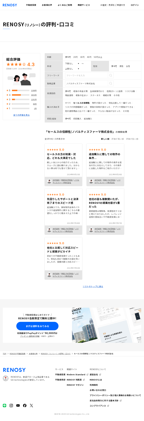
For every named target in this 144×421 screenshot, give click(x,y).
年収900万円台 (67, 180)
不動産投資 (60, 374)
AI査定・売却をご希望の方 (113, 5)
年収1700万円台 (109, 180)
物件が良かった (99, 102)
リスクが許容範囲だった (76, 106)
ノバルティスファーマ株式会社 (66, 181)
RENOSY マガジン (75, 384)
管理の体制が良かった (100, 106)
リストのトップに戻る (93, 286)
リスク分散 (130, 91)
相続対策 (107, 95)
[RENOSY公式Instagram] (11, 405)
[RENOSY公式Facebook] (24, 405)
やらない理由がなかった (109, 111)
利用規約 (94, 384)
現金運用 (69, 95)
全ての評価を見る (21, 115)
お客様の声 (33, 353)
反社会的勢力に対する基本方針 (104, 400)
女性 (128, 66)
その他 (116, 95)
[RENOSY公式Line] (4, 405)
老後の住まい (82, 95)
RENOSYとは (96, 379)
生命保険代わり (97, 91)
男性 (122, 66)
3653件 (34, 95)
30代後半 (56, 180)
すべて (68, 102)
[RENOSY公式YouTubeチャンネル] (18, 405)
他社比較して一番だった (120, 102)
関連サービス (84, 5)
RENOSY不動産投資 (17, 353)
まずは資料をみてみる (37, 326)
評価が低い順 (132, 138)
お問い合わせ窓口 (98, 390)
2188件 (34, 90)
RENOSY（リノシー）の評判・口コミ (56, 353)
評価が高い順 (118, 138)
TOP (4, 353)
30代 (82, 57)
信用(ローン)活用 (114, 91)
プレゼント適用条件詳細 (29, 336)
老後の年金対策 (80, 91)
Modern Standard (76, 374)
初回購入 (77, 118)
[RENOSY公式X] (31, 405)
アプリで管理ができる (123, 106)
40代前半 (98, 180)
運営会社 (94, 374)
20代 (75, 57)
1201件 (34, 99)
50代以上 (98, 57)
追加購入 (88, 118)
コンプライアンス (98, 405)
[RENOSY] (26, 370)
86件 (35, 104)
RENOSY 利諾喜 (74, 379)
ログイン (135, 5)
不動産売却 (60, 379)
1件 (35, 108)
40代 (89, 57)
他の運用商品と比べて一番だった (80, 111)
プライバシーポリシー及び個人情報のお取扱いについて (115, 395)
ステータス (95, 95)
